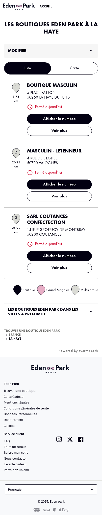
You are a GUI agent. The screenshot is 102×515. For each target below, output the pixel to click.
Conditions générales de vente (26, 408)
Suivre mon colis (16, 452)
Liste (27, 68)
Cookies (9, 426)
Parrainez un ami (16, 470)
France (15, 334)
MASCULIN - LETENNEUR (54, 151)
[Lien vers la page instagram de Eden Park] (59, 439)
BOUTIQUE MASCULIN (52, 85)
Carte (74, 68)
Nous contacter (15, 458)
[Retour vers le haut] (85, 503)
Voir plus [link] (59, 131)
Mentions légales (16, 402)
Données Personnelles (20, 414)
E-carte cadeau (15, 464)
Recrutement (13, 420)
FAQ (7, 441)
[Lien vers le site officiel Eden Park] (19, 6)
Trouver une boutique (19, 391)
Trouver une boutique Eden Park (32, 331)
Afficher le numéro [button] (59, 119)
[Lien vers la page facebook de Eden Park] (81, 439)
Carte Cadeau (14, 397)
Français (15, 489)
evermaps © (88, 351)
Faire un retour (15, 447)
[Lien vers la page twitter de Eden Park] (70, 439)
